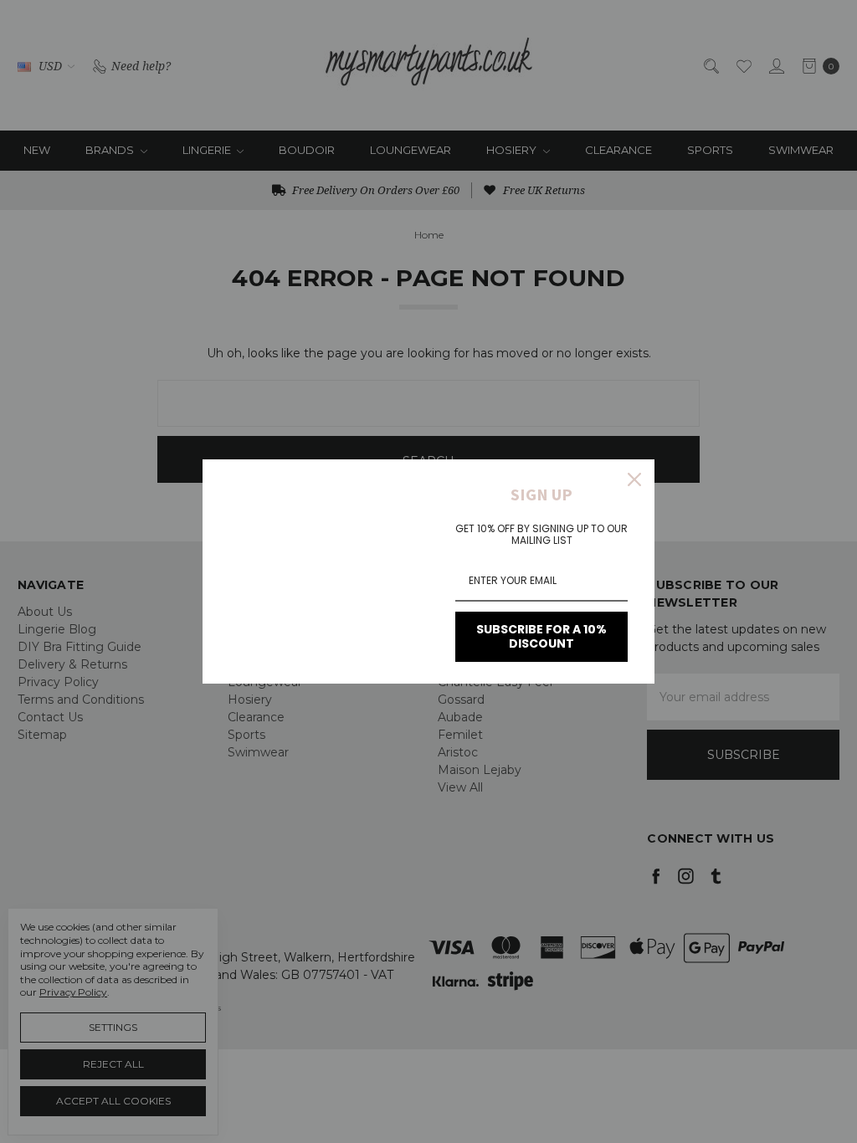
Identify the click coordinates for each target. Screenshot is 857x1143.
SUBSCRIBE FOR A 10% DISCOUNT (541, 636)
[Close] (634, 479)
